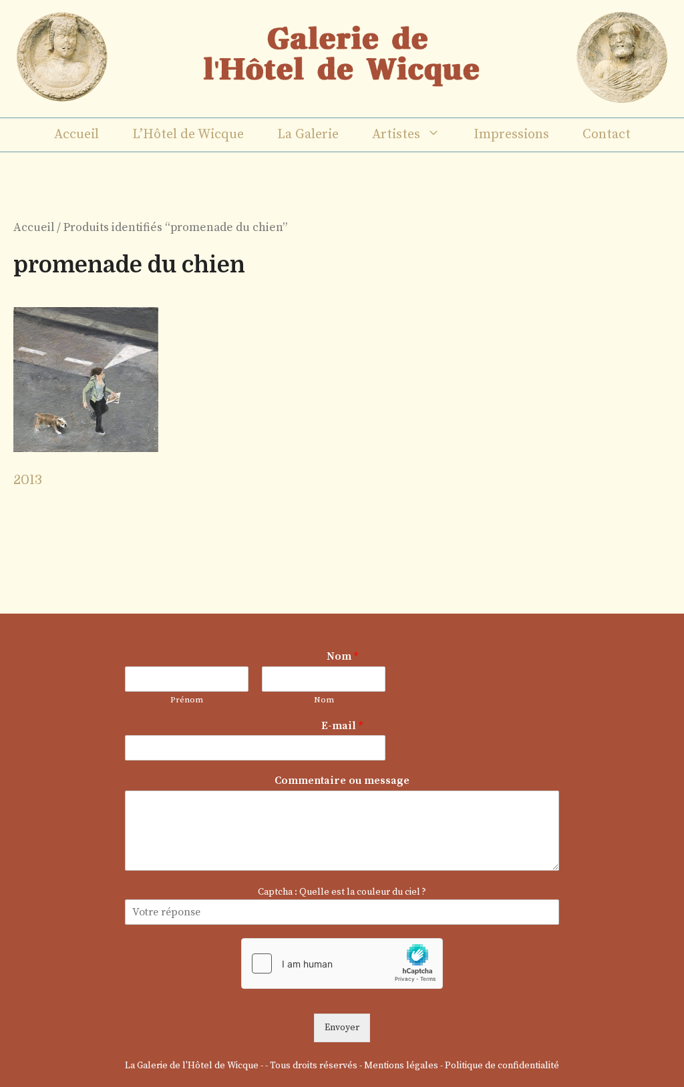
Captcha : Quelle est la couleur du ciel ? (342, 892)
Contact (606, 134)
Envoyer (342, 1028)
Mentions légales (401, 1066)
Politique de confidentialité (502, 1066)
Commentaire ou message (342, 780)
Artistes (396, 134)
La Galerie (308, 134)
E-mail (342, 725)
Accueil (76, 134)
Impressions (511, 134)
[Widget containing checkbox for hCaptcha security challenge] (342, 963)
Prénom (186, 699)
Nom (342, 656)
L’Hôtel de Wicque (188, 134)
